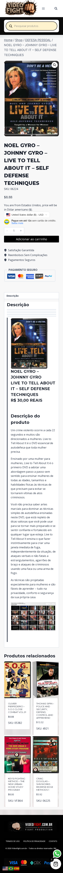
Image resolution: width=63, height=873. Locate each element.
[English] (5, 868)
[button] (55, 65)
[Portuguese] (11, 868)
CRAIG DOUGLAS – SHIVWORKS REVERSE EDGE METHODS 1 (44, 784)
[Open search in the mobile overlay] (31, 26)
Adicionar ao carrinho (31, 239)
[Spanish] (17, 868)
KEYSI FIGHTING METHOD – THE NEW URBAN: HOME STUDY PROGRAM (16, 784)
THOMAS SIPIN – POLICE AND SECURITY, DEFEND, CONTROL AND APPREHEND (45, 710)
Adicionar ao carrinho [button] (18, 726)
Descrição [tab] (13, 295)
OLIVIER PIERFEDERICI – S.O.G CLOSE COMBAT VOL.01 (17, 707)
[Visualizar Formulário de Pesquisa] (56, 9)
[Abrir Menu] (43, 8)
